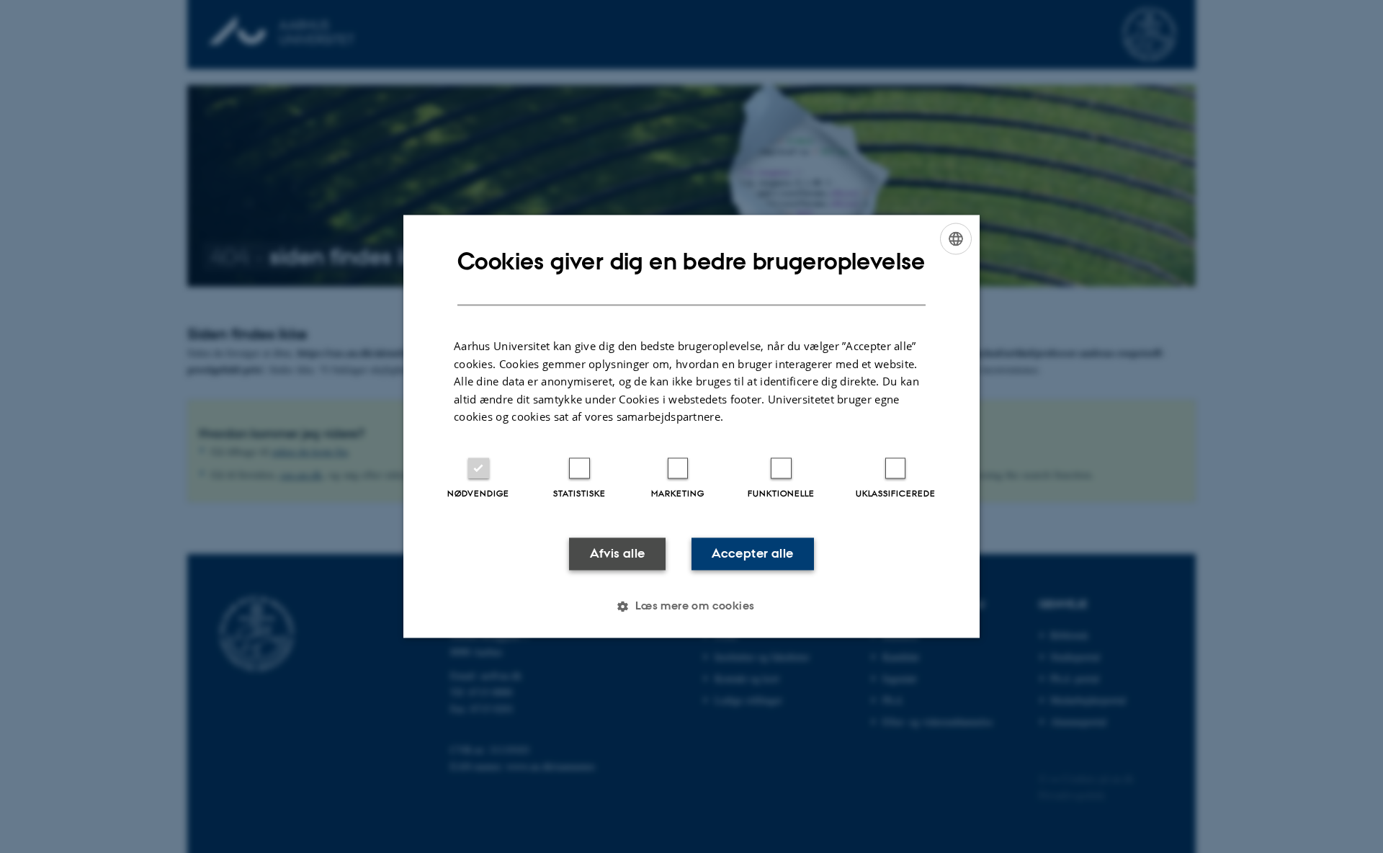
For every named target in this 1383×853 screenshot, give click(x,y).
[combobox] (956, 238)
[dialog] (691, 426)
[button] (691, 606)
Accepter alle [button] (752, 553)
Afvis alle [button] (617, 553)
